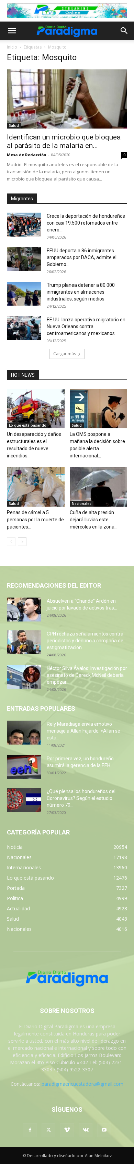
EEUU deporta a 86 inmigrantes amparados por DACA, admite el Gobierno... (81, 257)
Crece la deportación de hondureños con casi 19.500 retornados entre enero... (86, 222)
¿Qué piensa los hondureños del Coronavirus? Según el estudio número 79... (81, 798)
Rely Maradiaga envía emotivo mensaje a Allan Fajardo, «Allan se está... (83, 730)
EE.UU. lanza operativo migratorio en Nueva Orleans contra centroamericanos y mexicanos (86, 326)
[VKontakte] (85, 1130)
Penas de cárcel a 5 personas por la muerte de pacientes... (35, 520)
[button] (12, 31)
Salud (14, 125)
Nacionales (81, 503)
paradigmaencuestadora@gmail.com (82, 1084)
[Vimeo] (67, 1130)
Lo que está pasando (27, 425)
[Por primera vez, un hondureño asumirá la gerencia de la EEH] (24, 767)
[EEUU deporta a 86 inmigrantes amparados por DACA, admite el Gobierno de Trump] (24, 259)
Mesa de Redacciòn (26, 154)
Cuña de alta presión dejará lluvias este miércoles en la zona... (94, 520)
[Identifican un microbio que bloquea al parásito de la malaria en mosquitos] (67, 99)
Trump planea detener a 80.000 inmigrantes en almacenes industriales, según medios (81, 292)
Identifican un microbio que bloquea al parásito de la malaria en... (64, 141)
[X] (48, 1130)
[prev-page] (11, 541)
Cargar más (64, 354)
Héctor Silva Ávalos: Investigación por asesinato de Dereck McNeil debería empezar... (87, 675)
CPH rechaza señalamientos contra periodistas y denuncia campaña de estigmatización (85, 640)
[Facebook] (30, 1130)
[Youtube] (104, 1130)
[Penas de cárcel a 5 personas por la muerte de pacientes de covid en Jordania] (36, 486)
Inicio (12, 47)
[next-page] (22, 541)
